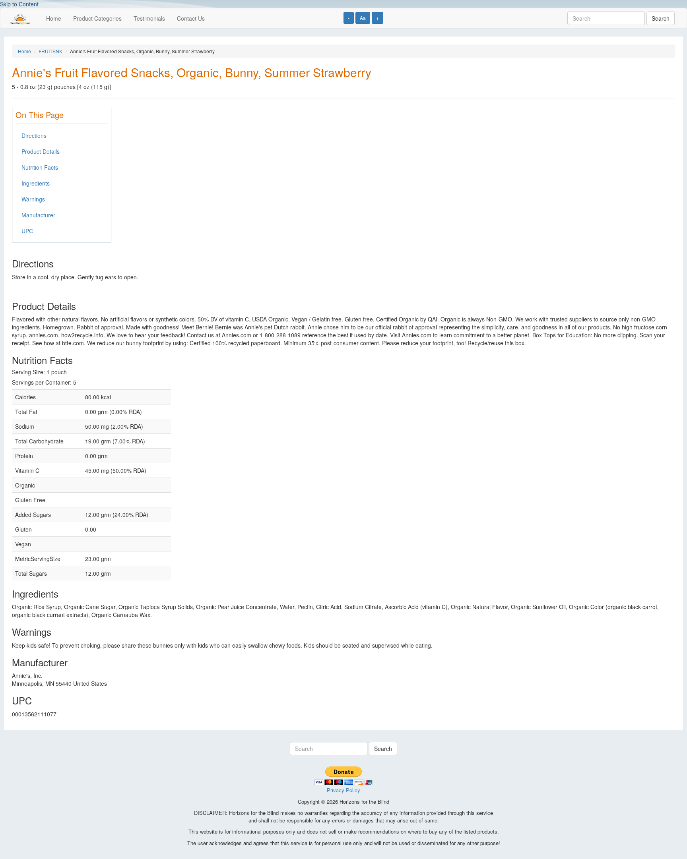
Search (661, 18)
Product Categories (97, 18)
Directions (34, 135)
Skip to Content (19, 4)
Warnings (33, 199)
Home (53, 18)
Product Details (40, 151)
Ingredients (35, 183)
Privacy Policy (343, 790)
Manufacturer (38, 215)
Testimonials (149, 18)
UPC (27, 231)
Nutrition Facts (39, 167)
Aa (363, 17)
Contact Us (191, 18)
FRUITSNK (50, 51)
